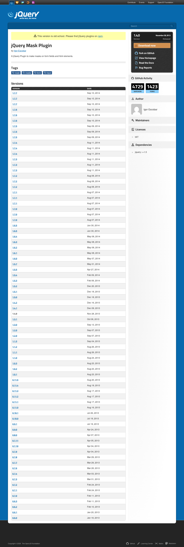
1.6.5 (14, 225)
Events (142, 2)
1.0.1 (14, 374)
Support (151, 2)
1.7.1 (14, 192)
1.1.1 (14, 352)
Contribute (132, 2)
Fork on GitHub (146, 53)
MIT (137, 136)
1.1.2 (14, 347)
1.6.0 (14, 258)
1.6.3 (14, 242)
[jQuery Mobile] (22, 2)
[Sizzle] (28, 2)
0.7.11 (15, 441)
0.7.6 (14, 468)
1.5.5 (14, 270)
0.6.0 (14, 518)
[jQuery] (11, 3)
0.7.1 (14, 490)
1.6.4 (14, 236)
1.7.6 (14, 110)
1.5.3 (14, 281)
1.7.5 (14, 126)
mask (17, 72)
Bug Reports (145, 68)
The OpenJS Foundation (31, 543)
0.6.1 (14, 512)
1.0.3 (14, 363)
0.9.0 (14, 430)
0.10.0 (15, 418)
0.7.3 (14, 479)
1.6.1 (14, 253)
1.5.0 (14, 297)
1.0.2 (14, 369)
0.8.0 (14, 435)
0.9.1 (14, 424)
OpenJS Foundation (165, 2)
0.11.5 (15, 380)
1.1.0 (14, 358)
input (49, 72)
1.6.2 (14, 247)
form (39, 72)
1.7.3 (14, 159)
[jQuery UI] (17, 2)
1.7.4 (14, 143)
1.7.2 (14, 176)
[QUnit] (33, 2)
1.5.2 (14, 286)
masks (28, 72)
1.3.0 (14, 325)
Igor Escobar (20, 50)
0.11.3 (15, 391)
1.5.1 (14, 292)
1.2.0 (14, 330)
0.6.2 (14, 507)
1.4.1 (14, 308)
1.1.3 (14, 341)
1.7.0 (14, 209)
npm (100, 36)
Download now (147, 45)
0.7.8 (14, 457)
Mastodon (172, 543)
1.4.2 (14, 303)
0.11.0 (15, 407)
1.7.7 (14, 93)
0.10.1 (15, 413)
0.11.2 (15, 396)
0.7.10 (15, 446)
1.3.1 (14, 319)
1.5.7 (14, 264)
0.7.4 (14, 474)
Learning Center (147, 543)
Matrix (161, 543)
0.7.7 (14, 463)
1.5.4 (14, 275)
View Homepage (147, 58)
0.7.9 (14, 452)
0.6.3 (14, 501)
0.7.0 (14, 496)
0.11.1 (15, 402)
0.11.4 (15, 385)
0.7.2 (14, 485)
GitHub (132, 543)
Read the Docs (146, 63)
